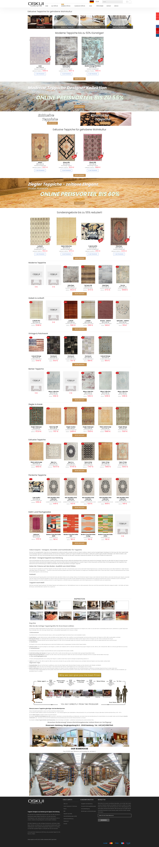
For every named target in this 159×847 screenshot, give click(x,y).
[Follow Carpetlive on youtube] (37, 808)
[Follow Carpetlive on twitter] (29, 808)
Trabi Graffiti (92, 246)
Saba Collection (66, 246)
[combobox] (108, 1)
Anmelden (130, 1)
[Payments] (117, 844)
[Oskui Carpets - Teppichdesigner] (36, 4)
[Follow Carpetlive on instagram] (34, 808)
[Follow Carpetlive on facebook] (31, 808)
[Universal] (36, 804)
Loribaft (40, 246)
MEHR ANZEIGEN (52, 123)
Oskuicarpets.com (32, 839)
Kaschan (119, 246)
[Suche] (121, 1)
